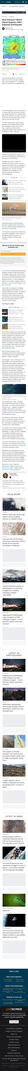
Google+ (11, 468)
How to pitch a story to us (14, 1056)
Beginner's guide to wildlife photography (20, 1000)
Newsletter (23, 74)
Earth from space (19, 979)
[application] (14, 142)
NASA (7, 281)
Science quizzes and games (8, 999)
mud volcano (6, 270)
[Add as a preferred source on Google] (14, 1021)
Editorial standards (14, 1053)
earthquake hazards (13, 163)
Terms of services (16, 257)
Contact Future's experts (14, 1031)
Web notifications (14, 1047)
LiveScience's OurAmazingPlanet (11, 469)
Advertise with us (14, 1045)
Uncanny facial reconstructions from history (19, 992)
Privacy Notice (18, 259)
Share (5, 74)
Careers (14, 1050)
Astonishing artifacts (20, 981)
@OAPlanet (18, 466)
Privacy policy (14, 1039)
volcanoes (5, 452)
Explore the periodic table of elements (8, 992)
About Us (14, 1034)
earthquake (22, 445)
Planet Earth (4, 16)
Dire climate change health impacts (16, 6)
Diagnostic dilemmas (8, 981)
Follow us (16, 74)
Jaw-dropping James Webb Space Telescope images (8, 989)
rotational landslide (13, 410)
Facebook (4, 468)
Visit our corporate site (16, 1017)
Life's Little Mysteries (8, 979)
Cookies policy (14, 1042)
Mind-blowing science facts (20, 1002)
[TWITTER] (11, 477)
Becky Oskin (10, 28)
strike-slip (10, 346)
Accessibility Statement (14, 1028)
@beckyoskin (5, 466)
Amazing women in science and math (19, 989)
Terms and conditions (14, 1036)
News (22, 29)
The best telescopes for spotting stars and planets (8, 1003)
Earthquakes (11, 16)
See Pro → (17, 2)
